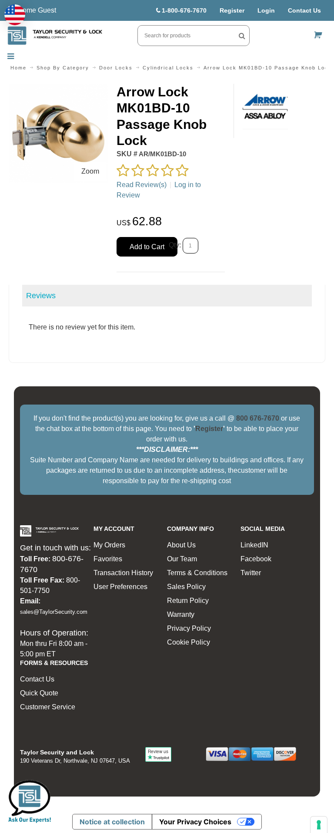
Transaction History (123, 572)
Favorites (108, 559)
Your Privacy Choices (195, 821)
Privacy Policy (189, 628)
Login (266, 10)
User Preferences (120, 586)
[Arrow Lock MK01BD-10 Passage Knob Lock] (58, 88)
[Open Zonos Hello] (14, 14)
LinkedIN (254, 545)
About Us (181, 545)
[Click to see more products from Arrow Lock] (265, 106)
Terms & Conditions (197, 572)
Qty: (175, 245)
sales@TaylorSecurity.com (53, 612)
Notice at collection (112, 821)
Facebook (255, 559)
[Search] (242, 35)
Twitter (250, 572)
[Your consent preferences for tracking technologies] (319, 825)
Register (232, 10)
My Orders (109, 545)
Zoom (90, 171)
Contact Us (304, 10)
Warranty (180, 614)
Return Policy (188, 600)
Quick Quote (39, 693)
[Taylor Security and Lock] (55, 36)
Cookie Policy (188, 642)
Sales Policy (186, 586)
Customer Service (47, 707)
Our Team (182, 559)
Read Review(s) (142, 184)
